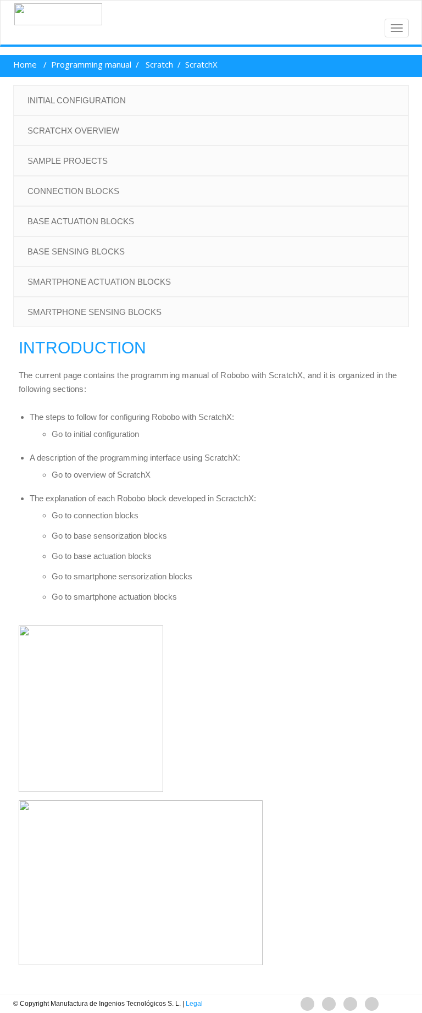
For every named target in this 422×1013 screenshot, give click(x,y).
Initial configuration (76, 100)
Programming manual (91, 64)
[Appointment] (53, 14)
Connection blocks (73, 191)
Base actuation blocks (80, 221)
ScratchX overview (73, 130)
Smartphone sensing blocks (94, 312)
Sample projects (67, 160)
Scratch (159, 64)
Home (25, 64)
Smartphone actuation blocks (99, 281)
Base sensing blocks (76, 251)
